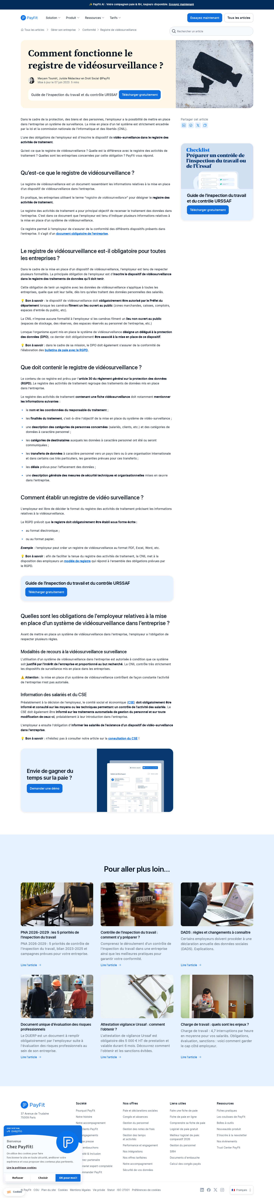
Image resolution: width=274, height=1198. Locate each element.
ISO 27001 (123, 1190)
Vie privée (99, 1190)
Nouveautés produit (229, 1129)
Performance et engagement (140, 1145)
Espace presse (85, 1141)
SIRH (173, 1151)
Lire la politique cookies (22, 1167)
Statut (111, 1190)
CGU (36, 1190)
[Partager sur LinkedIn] (184, 125)
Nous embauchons (87, 1147)
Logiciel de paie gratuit (184, 1129)
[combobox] (211, 31)
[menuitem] (54, 17)
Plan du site (48, 1190)
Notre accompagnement (90, 1123)
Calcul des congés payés (185, 1164)
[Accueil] (29, 17)
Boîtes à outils (225, 1123)
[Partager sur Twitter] (198, 125)
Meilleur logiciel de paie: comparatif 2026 (185, 1137)
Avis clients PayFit (87, 1129)
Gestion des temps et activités (134, 1137)
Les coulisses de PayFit (231, 1116)
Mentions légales (80, 1190)
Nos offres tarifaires (135, 1157)
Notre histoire (84, 1116)
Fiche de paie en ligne (183, 1116)
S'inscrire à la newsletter (232, 1135)
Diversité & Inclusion (88, 1153)
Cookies (63, 1190)
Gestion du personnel (136, 1123)
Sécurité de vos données (138, 1170)
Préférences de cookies (146, 1190)
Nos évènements (227, 1141)
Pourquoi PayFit (85, 1110)
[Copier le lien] (205, 125)
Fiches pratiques (227, 1110)
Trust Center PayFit (228, 1147)
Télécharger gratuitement (140, 95)
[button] (14, 1192)
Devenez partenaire (88, 1160)
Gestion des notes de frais (139, 1129)
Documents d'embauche (185, 1157)
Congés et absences (135, 1116)
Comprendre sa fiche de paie (187, 1123)
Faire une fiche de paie (184, 1110)
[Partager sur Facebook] (191, 125)
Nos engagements (87, 1135)
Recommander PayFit (89, 1172)
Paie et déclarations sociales (140, 1110)
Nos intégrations (133, 1151)
